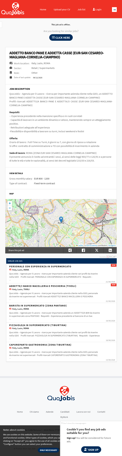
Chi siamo (34, 411)
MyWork (64, 417)
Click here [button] (62, 37)
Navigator (112, 245)
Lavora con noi (83, 411)
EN (115, 10)
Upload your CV (62, 9)
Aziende (49, 411)
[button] (61, 219)
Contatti (101, 411)
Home (43, 9)
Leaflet (80, 245)
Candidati (64, 411)
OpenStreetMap (92, 245)
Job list (81, 9)
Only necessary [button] (48, 450)
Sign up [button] (93, 450)
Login (98, 9)
